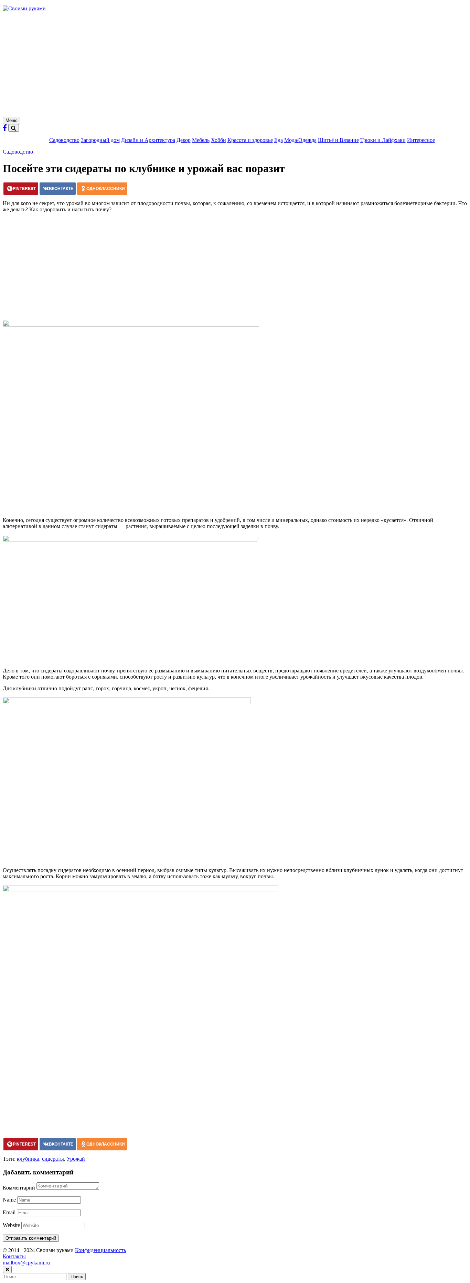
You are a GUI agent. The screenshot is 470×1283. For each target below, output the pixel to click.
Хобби (218, 140)
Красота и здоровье (250, 140)
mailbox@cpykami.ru (26, 1262)
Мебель (201, 140)
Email (9, 1212)
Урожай (76, 1159)
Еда (278, 140)
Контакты (14, 1256)
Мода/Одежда (300, 140)
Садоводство (64, 140)
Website (11, 1225)
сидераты (53, 1159)
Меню (12, 120)
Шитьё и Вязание (338, 140)
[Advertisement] (235, 65)
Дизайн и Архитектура (148, 140)
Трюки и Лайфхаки (383, 140)
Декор (184, 140)
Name (9, 1200)
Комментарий (19, 1188)
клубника (28, 1159)
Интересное (421, 140)
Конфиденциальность (100, 1250)
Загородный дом (100, 140)
